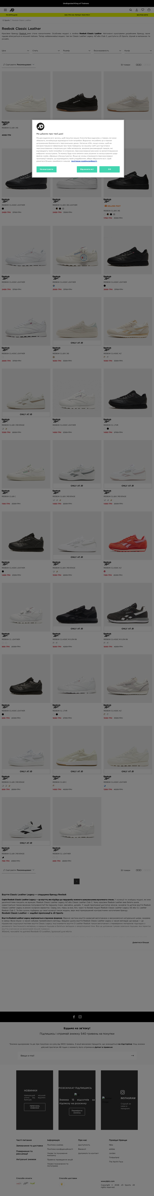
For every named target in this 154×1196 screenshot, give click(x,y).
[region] (78, 149)
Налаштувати (46, 169)
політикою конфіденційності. (84, 161)
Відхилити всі (87, 169)
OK (109, 169)
